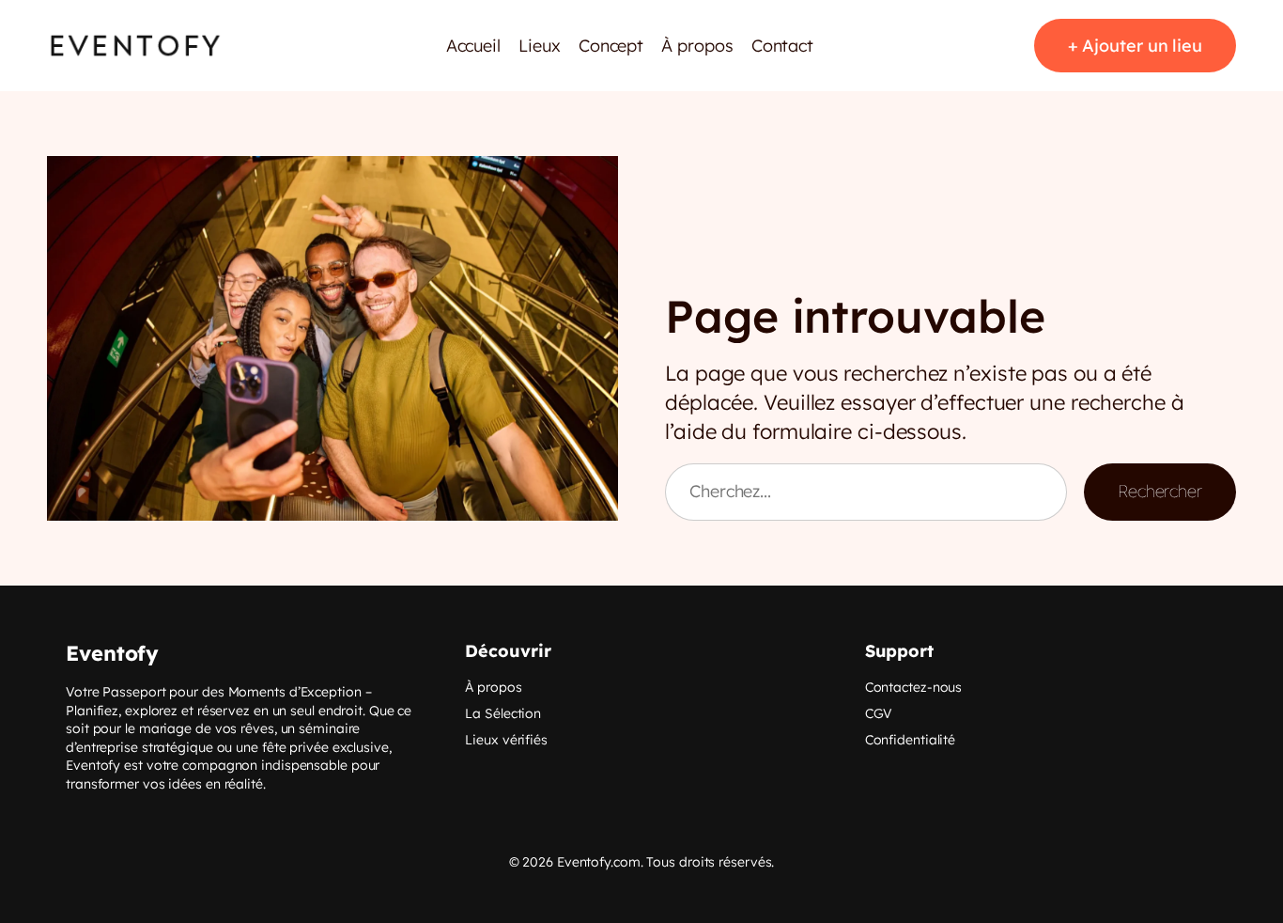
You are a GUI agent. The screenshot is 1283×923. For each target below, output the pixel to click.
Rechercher (1160, 491)
